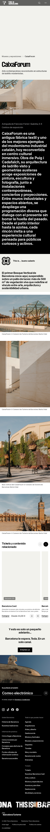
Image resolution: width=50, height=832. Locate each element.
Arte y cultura (30, 778)
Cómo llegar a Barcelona (11, 736)
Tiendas (28, 748)
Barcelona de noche (33, 756)
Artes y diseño (30, 729)
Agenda (28, 722)
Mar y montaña (31, 752)
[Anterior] (40, 544)
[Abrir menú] (45, 2)
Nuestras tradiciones (10, 726)
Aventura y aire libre (32, 785)
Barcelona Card (9, 606)
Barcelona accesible (10, 758)
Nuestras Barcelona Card (35, 774)
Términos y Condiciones (22, 700)
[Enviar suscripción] (45, 693)
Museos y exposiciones (34, 741)
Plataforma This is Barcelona (30, 821)
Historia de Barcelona (10, 722)
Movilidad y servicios (33, 793)
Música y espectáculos (34, 782)
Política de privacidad (19, 824)
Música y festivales (32, 737)
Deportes (28, 745)
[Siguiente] (45, 544)
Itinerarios (29, 760)
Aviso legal (5, 824)
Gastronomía (30, 733)
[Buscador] (39, 3)
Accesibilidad (6, 828)
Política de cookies (35, 824)
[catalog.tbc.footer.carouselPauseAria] (45, 803)
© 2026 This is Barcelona (10, 821)
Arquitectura (30, 726)
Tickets (28, 770)
